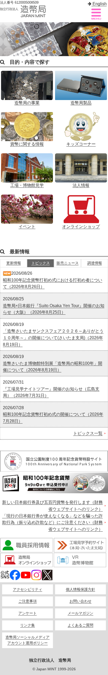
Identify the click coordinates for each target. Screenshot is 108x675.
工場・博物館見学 (27, 167)
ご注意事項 (27, 601)
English (99, 4)
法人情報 (81, 167)
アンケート (27, 613)
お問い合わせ (80, 601)
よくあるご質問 (80, 625)
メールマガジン (80, 613)
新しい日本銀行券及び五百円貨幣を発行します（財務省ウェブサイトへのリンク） (52, 505)
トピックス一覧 (87, 433)
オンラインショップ (81, 209)
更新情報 (13, 263)
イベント (27, 209)
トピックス (40, 263)
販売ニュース (68, 263)
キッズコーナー (81, 126)
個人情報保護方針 (80, 589)
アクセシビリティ (27, 589)
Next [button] (102, 39)
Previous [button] (5, 39)
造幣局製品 (81, 85)
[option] (54, 39)
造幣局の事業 (27, 85)
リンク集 (27, 625)
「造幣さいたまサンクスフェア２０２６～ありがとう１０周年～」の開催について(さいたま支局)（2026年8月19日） (53, 338)
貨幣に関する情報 (27, 126)
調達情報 (94, 263)
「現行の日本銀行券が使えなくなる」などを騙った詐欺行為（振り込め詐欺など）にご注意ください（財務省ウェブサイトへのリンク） (52, 522)
